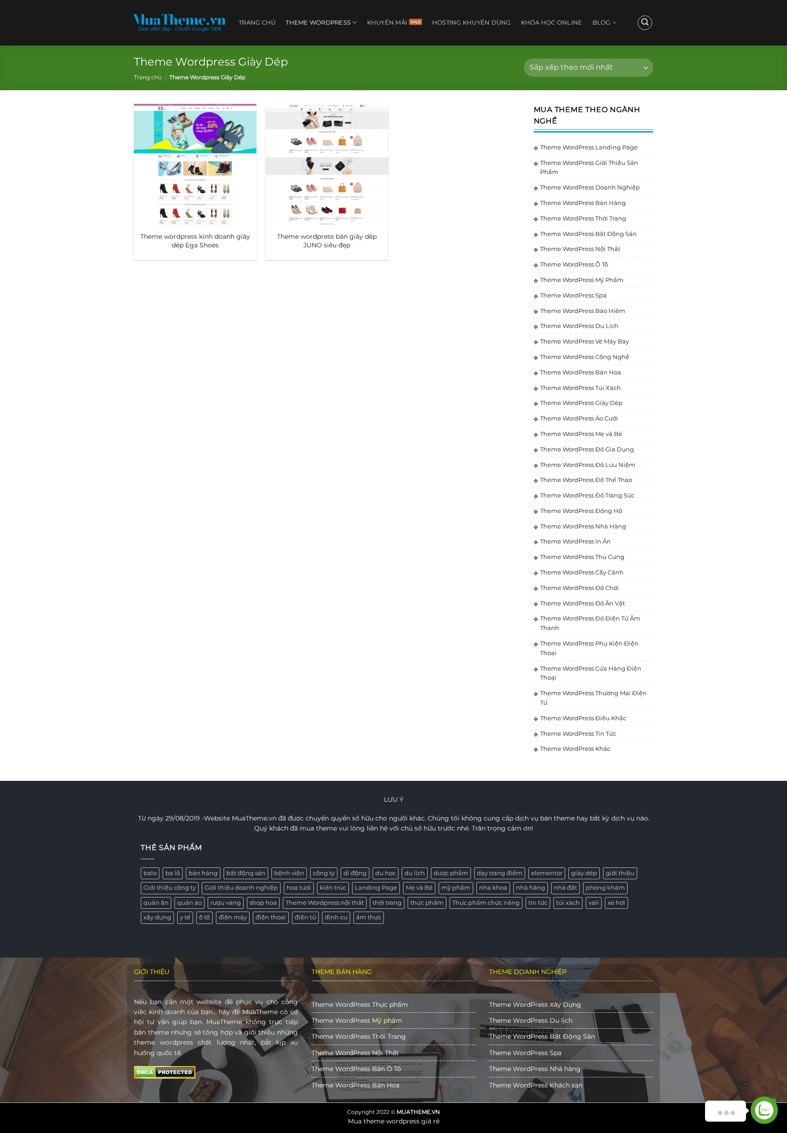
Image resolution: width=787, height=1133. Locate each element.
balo (150, 873)
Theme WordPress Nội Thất (580, 248)
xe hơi (616, 902)
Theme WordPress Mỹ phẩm (357, 1020)
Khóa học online (552, 22)
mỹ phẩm (455, 887)
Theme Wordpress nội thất (325, 902)
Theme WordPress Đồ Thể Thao (586, 479)
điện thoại (271, 917)
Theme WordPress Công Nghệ (584, 356)
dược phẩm (451, 873)
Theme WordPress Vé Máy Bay (584, 341)
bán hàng (203, 873)
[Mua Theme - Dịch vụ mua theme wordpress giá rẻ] (179, 22)
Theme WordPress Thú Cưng (582, 556)
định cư (336, 917)
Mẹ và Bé (419, 887)
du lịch (414, 873)
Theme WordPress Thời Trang (583, 218)
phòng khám (605, 887)
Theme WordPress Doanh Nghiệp (590, 187)
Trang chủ (257, 22)
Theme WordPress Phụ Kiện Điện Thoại (589, 648)
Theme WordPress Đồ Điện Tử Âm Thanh (590, 623)
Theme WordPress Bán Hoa (580, 372)
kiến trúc (333, 887)
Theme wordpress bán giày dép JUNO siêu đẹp (327, 240)
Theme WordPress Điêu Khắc (583, 718)
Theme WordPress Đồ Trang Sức (587, 495)
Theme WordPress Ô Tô (574, 264)
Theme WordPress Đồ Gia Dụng (587, 449)
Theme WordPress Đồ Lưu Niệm (587, 464)
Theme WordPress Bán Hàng (583, 202)
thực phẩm (427, 902)
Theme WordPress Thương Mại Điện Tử (593, 697)
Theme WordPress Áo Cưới (579, 418)
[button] (645, 22)
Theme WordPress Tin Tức (578, 733)
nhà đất (565, 887)
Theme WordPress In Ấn (575, 541)
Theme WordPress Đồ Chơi (579, 587)
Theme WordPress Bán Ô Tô (356, 1069)
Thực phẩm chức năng (486, 902)
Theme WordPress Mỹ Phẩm (581, 279)
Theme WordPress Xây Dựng (535, 1004)
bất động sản (246, 873)
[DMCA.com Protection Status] (164, 1072)
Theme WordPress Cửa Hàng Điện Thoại (590, 673)
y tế (185, 917)
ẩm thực (368, 917)
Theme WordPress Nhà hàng (535, 1069)
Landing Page (376, 887)
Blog (602, 22)
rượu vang (225, 902)
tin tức (537, 902)
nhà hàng (530, 887)
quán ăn (156, 902)
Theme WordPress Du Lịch (579, 325)
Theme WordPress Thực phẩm (360, 1004)
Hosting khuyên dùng (471, 22)
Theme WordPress (318, 22)
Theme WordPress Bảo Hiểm (582, 310)
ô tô (204, 917)
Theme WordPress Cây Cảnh (581, 572)
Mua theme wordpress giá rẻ (393, 1121)
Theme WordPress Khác (575, 748)
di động (355, 873)
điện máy (233, 917)
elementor (546, 873)
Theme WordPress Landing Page (589, 147)
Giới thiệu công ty (169, 887)
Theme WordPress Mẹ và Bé (581, 433)
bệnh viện (289, 873)
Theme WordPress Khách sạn (536, 1085)
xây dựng (157, 917)
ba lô (172, 873)
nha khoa (493, 887)
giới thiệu (620, 873)
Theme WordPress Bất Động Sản (588, 233)
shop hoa (263, 902)
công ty (324, 873)
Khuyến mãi (387, 22)
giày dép (584, 873)
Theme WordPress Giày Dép (581, 402)
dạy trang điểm (499, 873)
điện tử (305, 917)
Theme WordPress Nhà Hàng (583, 526)
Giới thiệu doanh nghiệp (241, 887)
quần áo (189, 902)
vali (593, 902)
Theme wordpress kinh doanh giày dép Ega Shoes (195, 240)
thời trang (387, 902)
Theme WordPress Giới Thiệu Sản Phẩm (589, 167)
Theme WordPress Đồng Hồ (581, 510)
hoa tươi (298, 887)
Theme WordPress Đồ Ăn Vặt (582, 603)
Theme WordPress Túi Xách (580, 387)
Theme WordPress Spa (573, 295)
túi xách (568, 902)
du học (385, 873)
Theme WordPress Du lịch (530, 1020)
